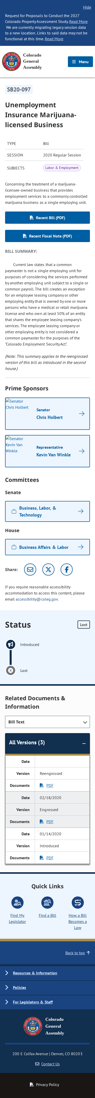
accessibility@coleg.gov (37, 599)
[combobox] (47, 722)
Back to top (75, 952)
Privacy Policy (47, 1084)
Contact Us (50, 1063)
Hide (87, 7)
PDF (49, 785)
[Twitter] (48, 569)
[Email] (30, 569)
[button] (47, 973)
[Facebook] (67, 569)
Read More (78, 21)
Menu (83, 61)
